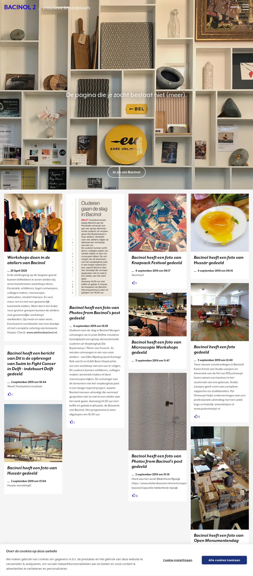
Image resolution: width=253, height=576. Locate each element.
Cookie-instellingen (177, 560)
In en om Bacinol (126, 172)
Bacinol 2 (47, 7)
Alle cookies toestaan (224, 560)
